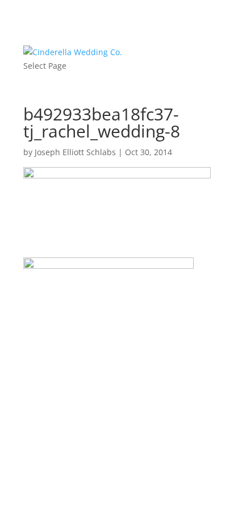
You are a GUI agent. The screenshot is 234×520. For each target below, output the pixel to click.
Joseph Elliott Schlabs (75, 152)
